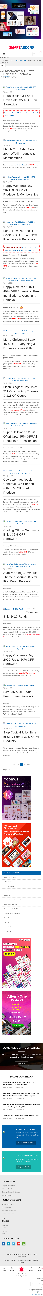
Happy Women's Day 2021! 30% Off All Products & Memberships (20, 190)
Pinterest (19, 1243)
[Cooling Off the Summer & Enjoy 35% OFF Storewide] (20, 522)
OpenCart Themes (17, 412)
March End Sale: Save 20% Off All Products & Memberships (19, 154)
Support (39, 1270)
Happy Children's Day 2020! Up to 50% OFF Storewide (18, 660)
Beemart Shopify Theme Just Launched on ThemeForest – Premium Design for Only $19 (22, 1106)
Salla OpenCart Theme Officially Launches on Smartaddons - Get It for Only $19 (18, 1083)
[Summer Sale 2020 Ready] (13, 609)
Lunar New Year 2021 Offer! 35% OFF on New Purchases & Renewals (20, 235)
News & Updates (7, 1087)
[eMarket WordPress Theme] (16, 845)
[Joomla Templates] (21, 47)
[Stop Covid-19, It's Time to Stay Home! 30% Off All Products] (20, 725)
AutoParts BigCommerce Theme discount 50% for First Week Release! (20, 577)
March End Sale (19, 165)
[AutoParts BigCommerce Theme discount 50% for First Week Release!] (20, 565)
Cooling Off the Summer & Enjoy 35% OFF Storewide (21, 535)
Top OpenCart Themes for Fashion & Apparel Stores (21, 1115)
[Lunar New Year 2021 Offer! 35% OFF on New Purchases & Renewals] (20, 223)
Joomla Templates (9, 456)
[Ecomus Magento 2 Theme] (16, 798)
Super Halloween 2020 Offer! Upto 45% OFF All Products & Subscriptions (20, 436)
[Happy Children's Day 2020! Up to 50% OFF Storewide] (20, 647)
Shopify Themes (33, 412)
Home (4, 1270)
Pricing (11, 1270)
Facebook (4, 1243)
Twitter (14, 1243)
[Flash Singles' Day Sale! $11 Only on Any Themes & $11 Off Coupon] (20, 379)
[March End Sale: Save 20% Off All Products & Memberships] (20, 141)
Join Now (21, 1064)
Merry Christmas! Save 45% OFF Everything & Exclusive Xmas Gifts (19, 344)
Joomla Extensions (26, 456)
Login (30, 10)
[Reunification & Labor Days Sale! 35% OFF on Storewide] (20, 88)
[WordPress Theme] (16, 963)
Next (28, 765)
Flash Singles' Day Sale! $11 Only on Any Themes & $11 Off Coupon (20, 391)
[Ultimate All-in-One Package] (16, 1013)
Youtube (24, 1243)
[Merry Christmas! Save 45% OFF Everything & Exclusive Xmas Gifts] (20, 332)
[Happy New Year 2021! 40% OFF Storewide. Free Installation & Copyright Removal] (20, 279)
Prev (14, 765)
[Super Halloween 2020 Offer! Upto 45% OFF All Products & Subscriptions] (20, 424)
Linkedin (9, 1243)
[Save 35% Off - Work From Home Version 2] (19, 685)
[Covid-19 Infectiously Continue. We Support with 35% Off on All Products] (20, 472)
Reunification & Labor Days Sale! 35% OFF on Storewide (20, 100)
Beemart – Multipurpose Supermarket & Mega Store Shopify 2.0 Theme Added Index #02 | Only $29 (21, 1095)
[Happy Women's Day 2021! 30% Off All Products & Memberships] (20, 178)
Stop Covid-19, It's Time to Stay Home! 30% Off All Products (21, 737)
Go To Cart (17, 1268)
